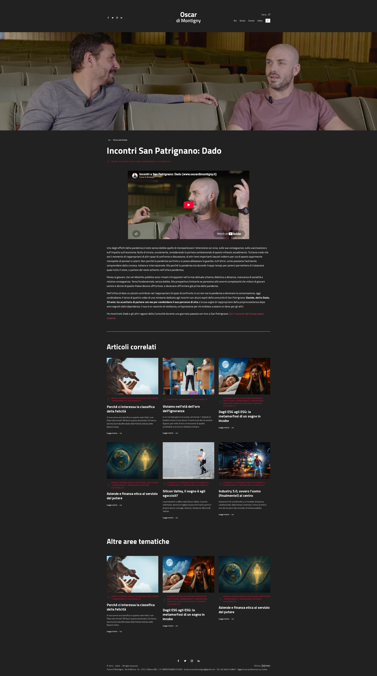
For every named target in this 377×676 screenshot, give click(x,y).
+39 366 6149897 (228, 669)
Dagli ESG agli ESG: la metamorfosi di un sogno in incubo (240, 416)
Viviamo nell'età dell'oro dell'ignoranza (181, 408)
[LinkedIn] (121, 17)
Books (242, 20)
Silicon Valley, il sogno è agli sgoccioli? (184, 493)
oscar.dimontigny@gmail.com (202, 669)
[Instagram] (117, 17)
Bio (235, 20)
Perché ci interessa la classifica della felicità (131, 409)
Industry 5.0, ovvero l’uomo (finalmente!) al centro (240, 493)
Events (251, 20)
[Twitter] (112, 17)
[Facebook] (108, 17)
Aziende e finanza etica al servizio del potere (132, 496)
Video (260, 20)
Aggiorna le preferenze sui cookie (252, 669)
